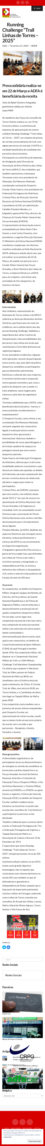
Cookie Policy (7, 1137)
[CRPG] (22, 1053)
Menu (38, 8)
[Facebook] (18, 2)
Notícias (37, 1128)
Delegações (27, 1128)
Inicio (6, 1128)
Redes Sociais (10, 964)
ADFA (34, 45)
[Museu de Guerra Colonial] (22, 1027)
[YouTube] (27, 2)
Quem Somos (16, 1128)
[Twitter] (22, 2)
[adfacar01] (22, 1078)
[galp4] (22, 1002)
